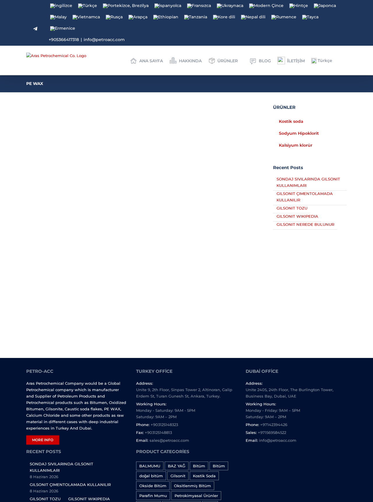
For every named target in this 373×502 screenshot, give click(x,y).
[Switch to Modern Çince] (266, 6)
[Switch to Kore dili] (224, 17)
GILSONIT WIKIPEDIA (297, 216)
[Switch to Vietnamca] (86, 17)
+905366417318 (64, 39)
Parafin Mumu (153, 495)
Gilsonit (177, 475)
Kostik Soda (204, 475)
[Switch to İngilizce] (61, 6)
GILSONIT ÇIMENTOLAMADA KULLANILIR (70, 484)
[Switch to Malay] (58, 17)
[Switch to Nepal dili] (253, 17)
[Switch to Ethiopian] (165, 17)
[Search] (345, 60)
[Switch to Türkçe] (87, 6)
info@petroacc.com (104, 39)
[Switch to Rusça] (114, 17)
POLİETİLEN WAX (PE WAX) (73, 265)
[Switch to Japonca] (325, 6)
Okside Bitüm (152, 485)
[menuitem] (149, 60)
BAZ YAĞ (176, 466)
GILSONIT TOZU (292, 208)
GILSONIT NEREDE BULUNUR (305, 224)
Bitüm (199, 466)
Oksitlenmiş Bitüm (192, 485)
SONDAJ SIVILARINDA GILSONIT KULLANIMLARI (61, 467)
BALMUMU (149, 466)
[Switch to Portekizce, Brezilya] (126, 6)
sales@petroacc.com (169, 440)
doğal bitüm (151, 475)
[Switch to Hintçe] (298, 6)
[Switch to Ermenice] (62, 29)
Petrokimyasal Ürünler (196, 495)
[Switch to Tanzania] (195, 17)
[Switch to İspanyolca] (168, 6)
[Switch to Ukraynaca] (230, 6)
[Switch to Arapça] (138, 17)
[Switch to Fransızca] (199, 6)
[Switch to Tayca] (310, 17)
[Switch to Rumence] (283, 17)
